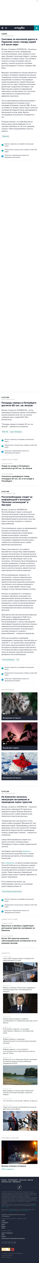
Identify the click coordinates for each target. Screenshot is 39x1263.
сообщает (12, 196)
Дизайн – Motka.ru (7, 1257)
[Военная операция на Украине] (20, 1163)
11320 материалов (8, 1169)
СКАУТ (3, 1224)
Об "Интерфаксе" (13, 1180)
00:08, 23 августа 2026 (8, 493)
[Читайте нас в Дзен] (3, 1242)
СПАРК (3, 1220)
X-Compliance (5, 1222)
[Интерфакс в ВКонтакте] (9, 1242)
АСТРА (3, 1228)
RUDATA (4, 1236)
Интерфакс (19, 28)
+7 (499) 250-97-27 (24, 1210)
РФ (18, 660)
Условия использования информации (12, 1253)
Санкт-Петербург (16, 432)
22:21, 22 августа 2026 (8, 173)
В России (5, 169)
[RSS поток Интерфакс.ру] (11, 1242)
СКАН (3, 1234)
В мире (4, 34)
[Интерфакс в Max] (15, 1242)
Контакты (4, 1180)
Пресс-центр (22, 1180)
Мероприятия (17, 1182)
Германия (5, 136)
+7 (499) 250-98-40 (11, 1210)
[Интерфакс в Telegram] (5, 1242)
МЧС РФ (5, 432)
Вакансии (30, 1180)
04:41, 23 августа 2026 (8, 399)
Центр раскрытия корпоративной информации (13, 1238)
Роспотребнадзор (8, 660)
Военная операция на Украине (14, 171)
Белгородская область (10, 309)
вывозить (26, 851)
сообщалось (9, 863)
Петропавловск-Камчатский (12, 891)
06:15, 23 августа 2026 (8, 793)
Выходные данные (7, 1255)
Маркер (3, 1226)
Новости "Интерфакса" (7, 1233)
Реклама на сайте (7, 1182)
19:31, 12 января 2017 (7, 36)
